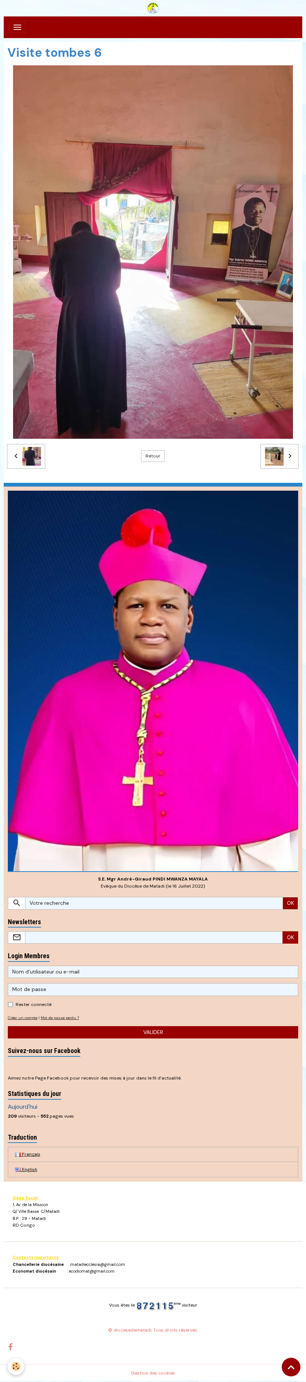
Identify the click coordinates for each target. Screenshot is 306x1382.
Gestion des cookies (153, 1373)
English (29, 1170)
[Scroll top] (291, 1367)
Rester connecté (33, 1004)
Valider (153, 1032)
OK (290, 903)
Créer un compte (22, 1017)
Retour (153, 456)
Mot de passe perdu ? (60, 1017)
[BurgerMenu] (17, 27)
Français (30, 1154)
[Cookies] (15, 1366)
